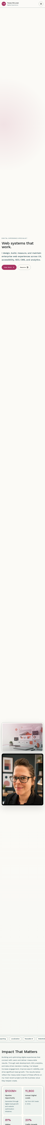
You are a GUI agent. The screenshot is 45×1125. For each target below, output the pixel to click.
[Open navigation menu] (41, 3)
